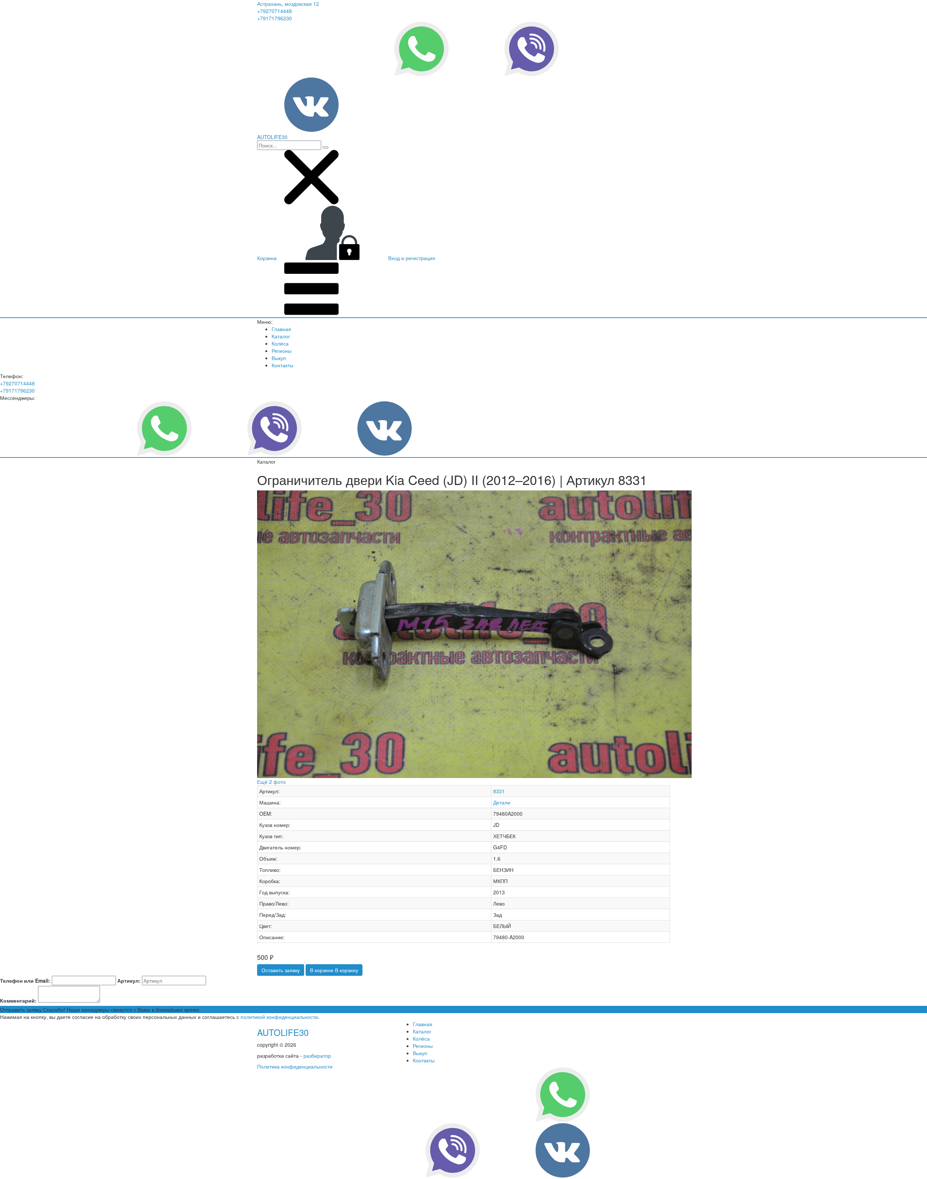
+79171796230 (274, 18)
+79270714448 (274, 10)
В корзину (334, 970)
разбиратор (317, 1055)
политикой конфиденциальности (279, 1016)
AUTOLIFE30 (283, 1032)
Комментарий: (18, 1000)
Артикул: (128, 980)
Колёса (280, 343)
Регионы (281, 350)
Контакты (282, 365)
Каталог (281, 336)
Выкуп (279, 357)
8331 (499, 791)
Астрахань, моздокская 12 (288, 3)
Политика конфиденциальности (294, 1066)
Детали (501, 802)
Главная (281, 329)
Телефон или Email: (25, 980)
